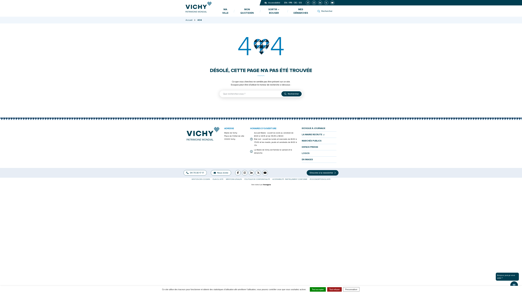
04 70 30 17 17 (197, 172)
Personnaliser (351, 289)
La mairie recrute (313, 134)
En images (307, 159)
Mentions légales (234, 179)
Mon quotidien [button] (247, 11)
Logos (306, 153)
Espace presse (310, 147)
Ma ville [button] (225, 11)
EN (285, 2)
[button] (7, 285)
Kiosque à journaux (313, 128)
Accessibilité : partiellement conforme (289, 179)
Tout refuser (334, 289)
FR (290, 2)
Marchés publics (311, 141)
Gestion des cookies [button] (201, 179)
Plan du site (218, 179)
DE (295, 2)
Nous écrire (222, 172)
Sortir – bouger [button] (273, 11)
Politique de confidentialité (257, 179)
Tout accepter (318, 289)
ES (300, 2)
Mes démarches (300, 11)
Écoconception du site (320, 179)
